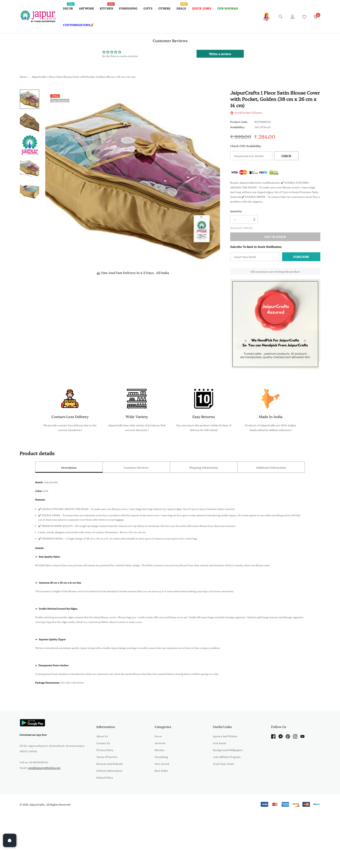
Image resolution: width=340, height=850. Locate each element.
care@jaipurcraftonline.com (44, 767)
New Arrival (162, 763)
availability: (237, 127)
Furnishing (128, 8)
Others (164, 8)
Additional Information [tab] (271, 467)
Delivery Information (109, 770)
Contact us (103, 743)
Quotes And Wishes (225, 736)
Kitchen (106, 8)
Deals (181, 8)
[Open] (9, 840)
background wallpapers (228, 750)
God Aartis (219, 743)
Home (23, 76)
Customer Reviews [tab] (136, 467)
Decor (68, 8)
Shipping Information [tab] (203, 467)
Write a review (220, 54)
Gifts (147, 8)
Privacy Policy (104, 750)
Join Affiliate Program (227, 756)
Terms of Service (106, 756)
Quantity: (236, 211)
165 (253, 271)
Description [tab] (69, 467)
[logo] (38, 16)
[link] (281, 16)
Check (286, 156)
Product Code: (239, 122)
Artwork (86, 8)
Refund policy (104, 777)
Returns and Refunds (109, 763)
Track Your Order (223, 763)
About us (102, 736)
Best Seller (161, 770)
